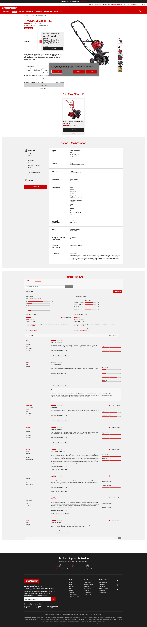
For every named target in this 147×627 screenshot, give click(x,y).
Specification (32, 150)
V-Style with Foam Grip (76, 172)
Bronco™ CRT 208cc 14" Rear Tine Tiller (73, 121)
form (32, 593)
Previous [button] (120, 36)
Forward (76, 201)
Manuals (30, 180)
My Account (102, 586)
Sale (61, 11)
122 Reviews (38, 281)
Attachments (39, 11)
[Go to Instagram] (117, 586)
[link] (28, 281)
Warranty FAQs (87, 594)
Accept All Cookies (91, 71)
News (70, 588)
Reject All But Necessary (79, 71)
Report (67, 355)
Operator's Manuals (88, 584)
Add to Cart (44, 85)
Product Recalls (87, 582)
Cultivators (32, 15)
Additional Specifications (34, 165)
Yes (76, 213)
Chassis (30, 155)
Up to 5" (73, 192)
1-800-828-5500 (89, 614)
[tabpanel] (90, 44)
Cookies (76, 623)
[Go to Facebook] (117, 581)
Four (71, 205)
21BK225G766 (73, 221)
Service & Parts (48, 11)
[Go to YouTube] (117, 590)
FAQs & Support (103, 590)
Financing (91, 4)
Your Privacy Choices (69, 623)
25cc (75, 151)
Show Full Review (31, 325)
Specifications (31, 163)
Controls (30, 158)
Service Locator (87, 588)
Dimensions (31, 160)
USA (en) (135, 4)
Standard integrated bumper (77, 163)
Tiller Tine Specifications (34, 172)
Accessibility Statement (117, 4)
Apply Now (53, 48)
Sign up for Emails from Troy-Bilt (32, 586)
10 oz (74, 155)
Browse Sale (82, 1)
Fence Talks (71, 586)
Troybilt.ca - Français (74, 596)
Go (53, 599)
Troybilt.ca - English (73, 594)
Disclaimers (31, 175)
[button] (119, 538)
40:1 (73, 238)
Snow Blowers (29, 11)
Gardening (14, 11)
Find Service (98, 4)
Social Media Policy (82, 623)
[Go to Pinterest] (117, 594)
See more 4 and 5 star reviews (32, 330)
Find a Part (86, 590)
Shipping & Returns (103, 588)
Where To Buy (43, 88)
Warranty (30, 167)
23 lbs (74, 180)
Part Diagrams (87, 592)
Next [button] (120, 73)
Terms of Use (97, 623)
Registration (107, 4)
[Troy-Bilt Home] (9, 7)
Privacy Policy (43, 591)
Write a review (28, 28)
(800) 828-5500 (103, 582)
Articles (56, 11)
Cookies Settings (56, 71)
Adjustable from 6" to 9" (76, 196)
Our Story (71, 582)
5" (72, 209)
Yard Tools (21, 11)
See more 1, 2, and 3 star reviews (81, 330)
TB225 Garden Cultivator (41, 15)
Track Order (102, 584)
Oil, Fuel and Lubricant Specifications (37, 170)
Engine (29, 153)
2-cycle (72, 188)
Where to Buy (72, 592)
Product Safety (103, 592)
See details (45, 46)
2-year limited (75, 230)
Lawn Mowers (6, 11)
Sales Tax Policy (90, 623)
